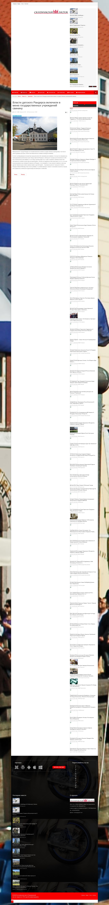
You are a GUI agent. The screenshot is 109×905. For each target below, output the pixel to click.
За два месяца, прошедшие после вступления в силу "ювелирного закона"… (82, 402)
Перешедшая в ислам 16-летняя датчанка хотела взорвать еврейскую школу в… (82, 277)
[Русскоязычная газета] (51, 11)
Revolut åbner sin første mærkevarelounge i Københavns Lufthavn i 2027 (23, 845)
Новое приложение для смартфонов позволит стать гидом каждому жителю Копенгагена (83, 572)
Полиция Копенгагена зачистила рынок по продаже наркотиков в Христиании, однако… (83, 350)
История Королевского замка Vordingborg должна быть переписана (82, 582)
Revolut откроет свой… (75, 64)
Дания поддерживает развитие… (78, 25)
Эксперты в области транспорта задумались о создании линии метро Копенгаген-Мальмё (81, 329)
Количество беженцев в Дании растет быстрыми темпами (82, 433)
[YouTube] (75, 773)
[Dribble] (75, 780)
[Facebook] (75, 768)
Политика (62, 92)
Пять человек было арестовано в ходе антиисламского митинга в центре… (79, 475)
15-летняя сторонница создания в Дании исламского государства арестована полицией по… (83, 454)
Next (95, 86)
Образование (81, 92)
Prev (91, 86)
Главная (15, 3)
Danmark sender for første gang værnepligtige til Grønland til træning (25, 824)
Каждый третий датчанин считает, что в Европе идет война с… (83, 361)
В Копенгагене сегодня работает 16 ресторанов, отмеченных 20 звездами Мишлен (82, 520)
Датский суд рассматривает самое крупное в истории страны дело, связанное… (81, 309)
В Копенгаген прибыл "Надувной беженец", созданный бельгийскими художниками (80, 128)
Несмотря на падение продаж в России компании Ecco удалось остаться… (82, 371)
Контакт (26, 3)
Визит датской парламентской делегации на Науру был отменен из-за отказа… (82, 614)
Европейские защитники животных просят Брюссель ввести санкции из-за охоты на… (83, 749)
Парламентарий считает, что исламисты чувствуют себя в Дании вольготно (82, 319)
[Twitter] (75, 769)
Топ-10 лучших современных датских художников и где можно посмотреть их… (83, 205)
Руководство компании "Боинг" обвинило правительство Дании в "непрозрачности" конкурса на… (82, 707)
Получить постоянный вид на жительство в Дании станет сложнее (82, 170)
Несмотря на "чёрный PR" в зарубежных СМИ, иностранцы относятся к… (81, 562)
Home (19, 96)
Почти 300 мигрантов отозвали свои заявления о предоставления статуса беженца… (82, 541)
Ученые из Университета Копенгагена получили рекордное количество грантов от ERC (82, 246)
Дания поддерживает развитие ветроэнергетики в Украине (25, 814)
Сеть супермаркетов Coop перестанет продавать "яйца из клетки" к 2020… (82, 215)
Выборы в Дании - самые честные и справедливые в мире (83, 340)
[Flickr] (75, 778)
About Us (72, 174)
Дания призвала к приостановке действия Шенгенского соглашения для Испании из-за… (24, 866)
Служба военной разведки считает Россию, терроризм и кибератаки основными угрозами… (82, 675)
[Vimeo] (75, 785)
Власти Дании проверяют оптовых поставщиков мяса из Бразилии (82, 718)
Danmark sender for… (75, 35)
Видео (18, 3)
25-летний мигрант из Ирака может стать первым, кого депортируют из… (82, 624)
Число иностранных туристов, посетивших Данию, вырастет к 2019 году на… (82, 298)
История (71, 92)
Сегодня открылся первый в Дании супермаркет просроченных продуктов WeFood (82, 499)
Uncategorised (84, 110)
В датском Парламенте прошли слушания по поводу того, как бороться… (83, 685)
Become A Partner (59, 767)
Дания (14, 115)
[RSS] (75, 766)
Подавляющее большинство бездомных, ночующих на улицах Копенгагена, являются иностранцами (82, 696)
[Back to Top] (12, 901)
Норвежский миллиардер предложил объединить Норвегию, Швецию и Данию (82, 423)
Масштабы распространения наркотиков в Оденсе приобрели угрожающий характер (82, 465)
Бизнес (80, 56)
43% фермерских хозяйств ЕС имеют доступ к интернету (24, 876)
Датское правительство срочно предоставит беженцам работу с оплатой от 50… (81, 184)
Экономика (19, 115)
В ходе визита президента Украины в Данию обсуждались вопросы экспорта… (81, 728)
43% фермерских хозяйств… (77, 84)
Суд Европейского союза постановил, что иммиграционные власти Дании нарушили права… (82, 530)
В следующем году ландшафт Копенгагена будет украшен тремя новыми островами (82, 381)
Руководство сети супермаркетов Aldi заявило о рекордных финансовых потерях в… (82, 413)
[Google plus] (75, 771)
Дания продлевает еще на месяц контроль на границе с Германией (81, 392)
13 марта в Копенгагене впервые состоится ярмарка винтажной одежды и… (81, 267)
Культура (41, 92)
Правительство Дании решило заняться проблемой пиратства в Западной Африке (82, 634)
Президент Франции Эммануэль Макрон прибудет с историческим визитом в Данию (83, 160)
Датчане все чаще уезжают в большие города (81, 485)
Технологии (52, 92)
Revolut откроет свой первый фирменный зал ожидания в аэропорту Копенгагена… (24, 855)
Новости (81, 17)
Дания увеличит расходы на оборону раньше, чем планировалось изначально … (25, 886)
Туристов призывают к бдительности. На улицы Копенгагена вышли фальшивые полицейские (81, 288)
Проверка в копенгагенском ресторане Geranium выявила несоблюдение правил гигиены (82, 655)
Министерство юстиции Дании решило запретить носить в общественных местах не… (82, 139)
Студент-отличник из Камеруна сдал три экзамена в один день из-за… (83, 444)
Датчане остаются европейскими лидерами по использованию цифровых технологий (81, 236)
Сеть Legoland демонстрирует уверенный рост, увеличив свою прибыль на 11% (81, 593)
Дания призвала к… (75, 74)
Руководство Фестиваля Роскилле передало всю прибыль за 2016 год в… (82, 738)
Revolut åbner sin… (74, 55)
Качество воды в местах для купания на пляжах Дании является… (82, 194)
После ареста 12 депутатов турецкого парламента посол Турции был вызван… (82, 645)
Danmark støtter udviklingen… (77, 15)
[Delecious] (75, 787)
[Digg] (76, 782)
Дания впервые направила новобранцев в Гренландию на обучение (23, 834)
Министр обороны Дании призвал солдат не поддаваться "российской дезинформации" (81, 118)
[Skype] (75, 784)
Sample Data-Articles (84, 131)
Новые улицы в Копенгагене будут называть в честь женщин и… (83, 225)
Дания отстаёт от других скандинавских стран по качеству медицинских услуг (82, 149)
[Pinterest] (75, 777)
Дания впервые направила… (77, 45)
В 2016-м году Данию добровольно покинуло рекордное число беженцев (81, 257)
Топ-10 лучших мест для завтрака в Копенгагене (82, 665)
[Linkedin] (75, 775)
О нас (22, 3)
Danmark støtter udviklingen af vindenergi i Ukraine (25, 804)
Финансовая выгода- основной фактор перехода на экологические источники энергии (83, 489)
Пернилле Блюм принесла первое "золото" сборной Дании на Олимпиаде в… (83, 603)
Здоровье (30, 96)
